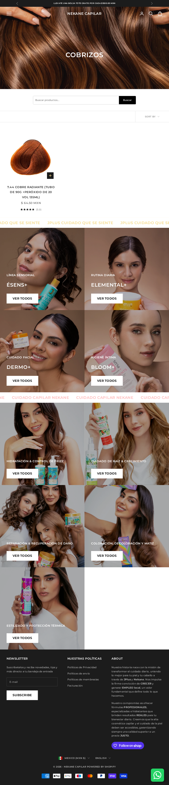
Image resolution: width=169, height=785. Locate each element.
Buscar (127, 100)
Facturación (75, 685)
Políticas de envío (78, 673)
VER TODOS (22, 298)
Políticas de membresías (83, 679)
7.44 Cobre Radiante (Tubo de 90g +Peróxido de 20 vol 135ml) (31, 192)
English (101, 758)
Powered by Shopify (101, 766)
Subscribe (22, 695)
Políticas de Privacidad (82, 667)
